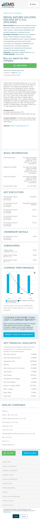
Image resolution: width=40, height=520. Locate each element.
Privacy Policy (8, 501)
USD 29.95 (21, 66)
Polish (19, 72)
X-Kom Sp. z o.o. (7, 426)
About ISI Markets (9, 466)
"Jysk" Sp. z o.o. (7, 430)
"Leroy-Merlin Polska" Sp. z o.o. (14, 418)
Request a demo (30, 453)
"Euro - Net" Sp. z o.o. (10, 415)
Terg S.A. (5, 411)
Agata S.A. (5, 441)
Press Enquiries (9, 488)
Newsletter (7, 483)
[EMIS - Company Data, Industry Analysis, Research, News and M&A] (8, 5)
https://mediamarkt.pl (19, 126)
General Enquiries (10, 470)
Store (5, 492)
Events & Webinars (10, 479)
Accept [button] (16, 516)
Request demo (8, 475)
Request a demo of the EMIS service (19, 334)
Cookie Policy (8, 505)
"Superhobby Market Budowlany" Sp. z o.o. (18, 433)
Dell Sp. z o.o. (7, 437)
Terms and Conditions (11, 496)
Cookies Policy (7, 512)
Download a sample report (11, 75)
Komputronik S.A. (8, 444)
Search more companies (12, 13)
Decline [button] (24, 516)
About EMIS (7, 462)
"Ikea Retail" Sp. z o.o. (10, 422)
